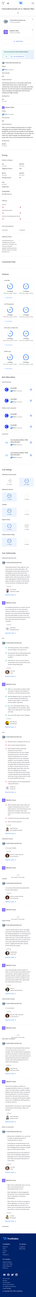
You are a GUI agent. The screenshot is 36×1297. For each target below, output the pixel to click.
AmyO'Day (12, 671)
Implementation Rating (8, 534)
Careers (5, 1251)
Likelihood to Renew (7, 489)
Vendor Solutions (7, 1262)
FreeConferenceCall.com (17, 20)
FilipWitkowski (13, 721)
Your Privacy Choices (8, 1284)
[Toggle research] (8, 3)
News (4, 1253)
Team (4, 1249)
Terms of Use (6, 1278)
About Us (5, 1247)
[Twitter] (12, 1274)
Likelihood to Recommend (9, 474)
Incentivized (8, 586)
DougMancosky (13, 1068)
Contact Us (6, 1254)
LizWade (12, 1215)
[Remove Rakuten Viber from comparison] (32, 30)
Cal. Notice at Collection (9, 1286)
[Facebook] (8, 1274)
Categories (22, 1247)
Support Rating (6, 519)
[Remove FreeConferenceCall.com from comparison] (32, 19)
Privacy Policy (6, 1282)
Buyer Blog (22, 1249)
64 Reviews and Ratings (15, 32)
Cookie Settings (7, 1288)
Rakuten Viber (14, 31)
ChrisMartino (13, 589)
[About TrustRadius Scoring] (3, 69)
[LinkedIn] (16, 1274)
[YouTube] (4, 1274)
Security (5, 1280)
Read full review (9, 595)
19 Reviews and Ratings (15, 22)
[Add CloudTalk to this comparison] (31, 390)
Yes (6, 56)
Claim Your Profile (7, 1264)
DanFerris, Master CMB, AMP (16, 854)
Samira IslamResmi (14, 1116)
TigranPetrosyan (13, 828)
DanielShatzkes (13, 952)
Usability (4, 504)
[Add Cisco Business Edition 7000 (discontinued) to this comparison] (31, 442)
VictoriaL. (12, 988)
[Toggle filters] (3, 3)
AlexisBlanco (13, 627)
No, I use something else (17, 56)
